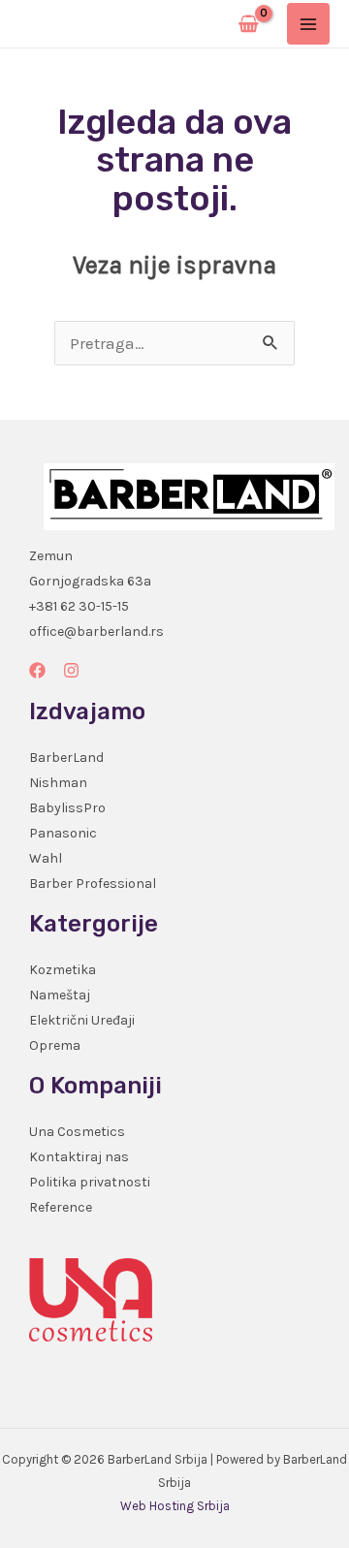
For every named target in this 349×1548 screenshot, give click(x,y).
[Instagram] (71, 670)
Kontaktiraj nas (79, 1157)
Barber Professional (92, 883)
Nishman (58, 782)
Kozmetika (62, 970)
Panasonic (63, 833)
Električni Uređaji (82, 1020)
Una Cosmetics (77, 1131)
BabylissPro (67, 808)
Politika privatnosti (89, 1182)
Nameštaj (59, 995)
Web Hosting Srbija (175, 1506)
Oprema (54, 1045)
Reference (60, 1207)
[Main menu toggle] (308, 24)
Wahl (45, 858)
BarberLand (66, 757)
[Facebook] (37, 670)
